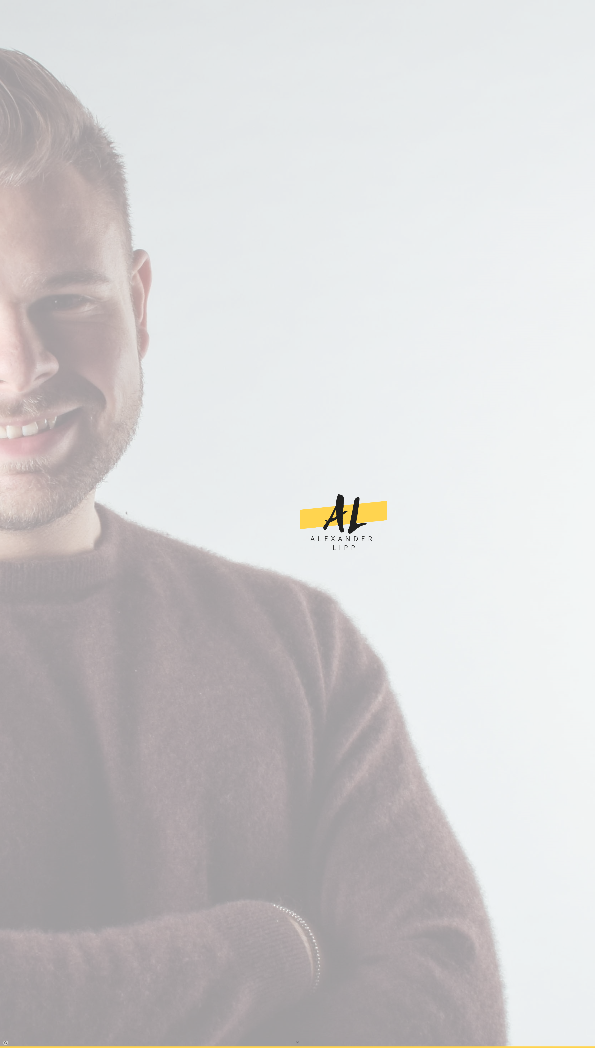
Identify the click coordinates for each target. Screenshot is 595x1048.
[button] (297, 1042)
